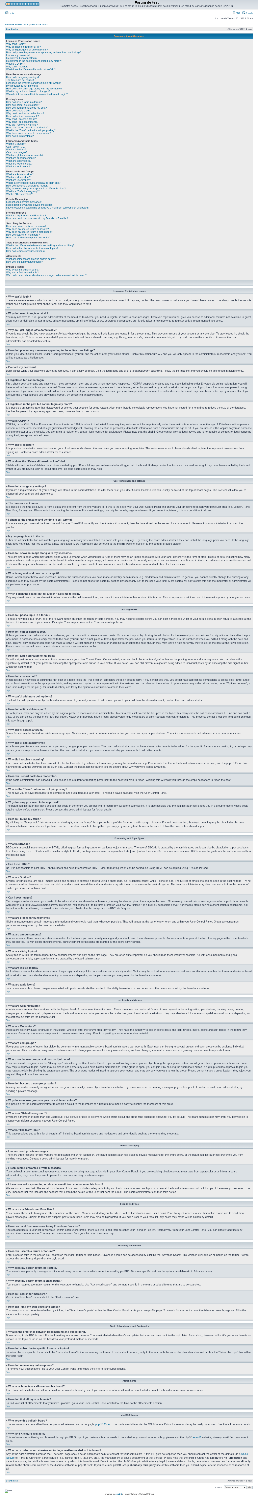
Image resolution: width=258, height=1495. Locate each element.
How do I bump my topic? (20, 136)
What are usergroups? (18, 180)
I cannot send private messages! (24, 202)
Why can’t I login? (16, 44)
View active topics (39, 24)
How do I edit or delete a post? (23, 105)
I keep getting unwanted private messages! (29, 204)
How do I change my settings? (22, 77)
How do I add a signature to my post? (26, 107)
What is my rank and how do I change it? (28, 91)
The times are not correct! (20, 80)
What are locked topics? (19, 163)
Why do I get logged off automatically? (27, 49)
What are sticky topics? (18, 160)
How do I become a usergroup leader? (27, 185)
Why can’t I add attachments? (22, 122)
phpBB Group (103, 1424)
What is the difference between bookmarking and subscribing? (40, 245)
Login (11, 13)
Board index (12, 29)
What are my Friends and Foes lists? (26, 215)
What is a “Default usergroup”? (23, 191)
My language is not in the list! (22, 85)
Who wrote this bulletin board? (23, 269)
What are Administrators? (20, 174)
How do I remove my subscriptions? (25, 251)
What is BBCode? (16, 144)
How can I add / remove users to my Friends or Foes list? (37, 218)
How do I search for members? (23, 234)
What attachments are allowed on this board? (31, 259)
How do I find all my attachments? (24, 261)
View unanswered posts (16, 24)
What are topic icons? (18, 166)
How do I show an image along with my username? (34, 88)
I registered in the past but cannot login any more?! (33, 61)
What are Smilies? (16, 149)
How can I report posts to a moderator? (27, 127)
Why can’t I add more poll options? (25, 113)
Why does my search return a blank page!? (29, 232)
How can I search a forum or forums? (26, 226)
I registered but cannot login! (21, 58)
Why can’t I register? (17, 66)
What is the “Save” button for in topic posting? (31, 130)
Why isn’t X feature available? (22, 272)
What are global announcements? (24, 155)
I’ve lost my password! (18, 55)
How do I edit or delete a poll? (22, 116)
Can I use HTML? (15, 146)
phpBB (118, 1494)
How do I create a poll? (18, 110)
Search (249, 13)
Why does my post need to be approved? (28, 133)
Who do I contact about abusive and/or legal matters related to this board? (46, 275)
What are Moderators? (18, 177)
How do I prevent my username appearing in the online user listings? (43, 52)
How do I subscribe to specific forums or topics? (32, 248)
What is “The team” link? (19, 194)
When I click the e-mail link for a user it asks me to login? (37, 94)
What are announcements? (21, 158)
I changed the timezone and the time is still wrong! (33, 83)
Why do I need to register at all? (23, 46)
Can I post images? (16, 152)
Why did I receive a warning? (22, 124)
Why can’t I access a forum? (21, 119)
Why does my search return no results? (27, 229)
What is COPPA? (15, 63)
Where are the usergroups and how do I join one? (33, 182)
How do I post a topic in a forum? (24, 102)
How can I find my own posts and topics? (28, 237)
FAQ (237, 13)
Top (8, 307)
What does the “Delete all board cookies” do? (31, 69)
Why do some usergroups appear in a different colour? (36, 188)
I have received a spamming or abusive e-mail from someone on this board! (47, 207)
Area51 (197, 1437)
